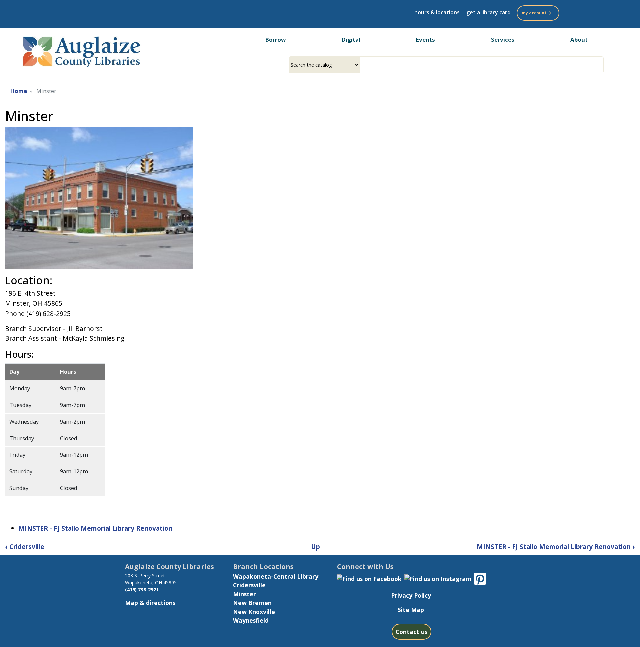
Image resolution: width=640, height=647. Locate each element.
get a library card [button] (488, 12)
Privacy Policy (411, 595)
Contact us (411, 632)
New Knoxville (254, 612)
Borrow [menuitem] (275, 39)
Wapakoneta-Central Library (275, 576)
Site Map (411, 610)
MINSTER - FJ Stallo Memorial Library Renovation (95, 528)
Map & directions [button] (150, 603)
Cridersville (24, 546)
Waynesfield (251, 620)
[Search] (601, 65)
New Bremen (252, 603)
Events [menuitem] (425, 39)
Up (315, 546)
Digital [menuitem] (351, 39)
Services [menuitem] (502, 39)
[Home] (81, 50)
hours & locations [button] (437, 12)
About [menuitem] (579, 39)
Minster (244, 594)
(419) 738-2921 (142, 589)
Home (18, 91)
